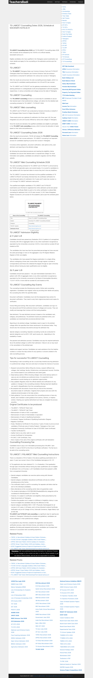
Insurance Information (70, 69)
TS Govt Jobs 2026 (41, 629)
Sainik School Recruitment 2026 (45, 589)
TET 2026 (14, 604)
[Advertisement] (34, 14)
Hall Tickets (65, 18)
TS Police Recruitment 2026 (44, 640)
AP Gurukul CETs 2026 (67, 590)
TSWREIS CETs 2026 (66, 635)
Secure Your (70, 126)
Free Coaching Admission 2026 (20, 635)
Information (69, 106)
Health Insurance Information (71, 75)
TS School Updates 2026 (67, 632)
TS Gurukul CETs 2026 (67, 593)
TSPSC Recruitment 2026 (43, 635)
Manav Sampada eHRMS (18, 587)
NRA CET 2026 (40, 626)
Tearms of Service (58, 675)
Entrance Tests (66, 13)
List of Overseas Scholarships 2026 (21, 598)
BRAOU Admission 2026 (18, 644)
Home (64, 7)
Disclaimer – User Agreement (46, 675)
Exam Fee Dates (67, 34)
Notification (64, 1)
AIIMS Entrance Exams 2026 (68, 587)
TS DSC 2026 (40, 649)
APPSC (64, 41)
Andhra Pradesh (67, 36)
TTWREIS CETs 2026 (66, 638)
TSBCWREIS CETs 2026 (67, 647)
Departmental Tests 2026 (67, 629)
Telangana (65, 38)
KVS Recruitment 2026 (42, 586)
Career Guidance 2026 (67, 618)
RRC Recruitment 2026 (42, 606)
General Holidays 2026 (67, 650)
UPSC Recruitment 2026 (43, 603)
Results (64, 20)
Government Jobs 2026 (43, 617)
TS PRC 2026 (64, 661)
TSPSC (64, 43)
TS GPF (64, 48)
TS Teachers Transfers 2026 (68, 596)
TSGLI (64, 52)
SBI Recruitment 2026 (42, 600)
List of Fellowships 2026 (18, 595)
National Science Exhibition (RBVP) (70, 581)
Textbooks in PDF (65, 658)
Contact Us (70, 675)
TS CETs (64, 27)
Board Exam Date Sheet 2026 (69, 620)
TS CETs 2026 (15, 627)
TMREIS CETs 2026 (66, 641)
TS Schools (65, 57)
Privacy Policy (36, 675)
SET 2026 (14, 607)
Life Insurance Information (71, 115)
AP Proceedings (67, 59)
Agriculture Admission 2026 (19, 647)
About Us (65, 675)
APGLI (64, 50)
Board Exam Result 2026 (67, 626)
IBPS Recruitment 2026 (42, 595)
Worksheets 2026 (65, 655)
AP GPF (64, 45)
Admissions (49, 1)
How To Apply (66, 23)
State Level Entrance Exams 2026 (70, 584)
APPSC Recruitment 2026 (43, 637)
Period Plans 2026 (65, 652)
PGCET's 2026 (15, 609)
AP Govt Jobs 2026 (41, 632)
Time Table (65, 16)
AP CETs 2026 (15, 624)
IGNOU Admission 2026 (18, 638)
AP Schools (65, 54)
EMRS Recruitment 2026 (43, 614)
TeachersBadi (18, 2)
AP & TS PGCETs (67, 29)
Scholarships (73, 1)
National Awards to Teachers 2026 (70, 664)
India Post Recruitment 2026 (44, 620)
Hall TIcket (57, 1)
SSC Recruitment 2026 (42, 592)
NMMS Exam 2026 (16, 584)
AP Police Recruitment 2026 (44, 643)
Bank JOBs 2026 (40, 623)
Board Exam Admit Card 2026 (69, 623)
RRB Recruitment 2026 (42, 597)
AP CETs (65, 25)
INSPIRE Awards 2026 (66, 667)
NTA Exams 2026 (16, 601)
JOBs (63, 9)
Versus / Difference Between (71, 129)
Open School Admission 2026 (20, 641)
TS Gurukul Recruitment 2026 (44, 646)
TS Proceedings (67, 61)
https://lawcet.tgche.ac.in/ (35, 226)
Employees (80, 1)
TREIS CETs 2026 (65, 644)
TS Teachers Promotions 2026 (69, 598)
